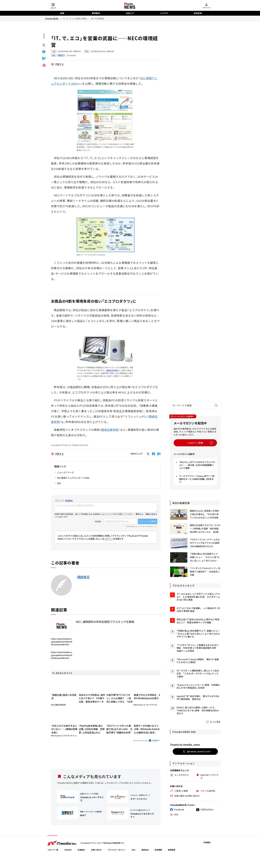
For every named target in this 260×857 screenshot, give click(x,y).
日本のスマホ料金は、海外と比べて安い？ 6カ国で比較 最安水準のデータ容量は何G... (92, 698)
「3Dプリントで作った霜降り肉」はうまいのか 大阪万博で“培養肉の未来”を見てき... (119, 729)
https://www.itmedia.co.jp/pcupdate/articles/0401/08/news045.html (61, 655)
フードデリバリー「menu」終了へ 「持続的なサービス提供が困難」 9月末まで (196, 478)
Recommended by (141, 740)
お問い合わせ (96, 849)
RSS (133, 849)
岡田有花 (83, 577)
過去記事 (198, 13)
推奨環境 (171, 849)
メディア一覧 (53, 849)
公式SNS (68, 849)
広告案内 (81, 849)
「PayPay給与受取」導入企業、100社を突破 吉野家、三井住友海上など (92, 729)
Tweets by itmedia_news (185, 744)
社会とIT (130, 13)
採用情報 (158, 849)
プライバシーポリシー (117, 849)
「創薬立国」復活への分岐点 (63, 696)
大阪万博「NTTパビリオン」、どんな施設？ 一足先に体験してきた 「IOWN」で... (119, 698)
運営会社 (145, 849)
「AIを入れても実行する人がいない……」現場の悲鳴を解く (64, 729)
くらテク (164, 13)
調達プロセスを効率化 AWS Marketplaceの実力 (147, 696)
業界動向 (96, 13)
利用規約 (207, 842)
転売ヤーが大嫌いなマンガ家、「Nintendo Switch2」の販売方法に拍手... (146, 729)
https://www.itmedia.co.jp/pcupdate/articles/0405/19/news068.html (61, 641)
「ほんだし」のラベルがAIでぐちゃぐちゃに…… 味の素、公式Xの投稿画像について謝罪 (197, 464)
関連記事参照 (112, 370)
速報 (62, 13)
